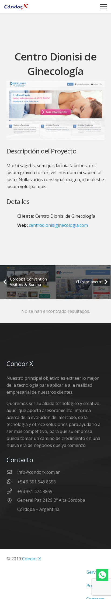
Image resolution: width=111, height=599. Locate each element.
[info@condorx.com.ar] (11, 472)
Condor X (31, 559)
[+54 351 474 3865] (11, 491)
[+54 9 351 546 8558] (11, 481)
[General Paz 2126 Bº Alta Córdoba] (11, 501)
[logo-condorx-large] (16, 6)
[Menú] (103, 6)
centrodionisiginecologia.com (58, 225)
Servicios (96, 572)
